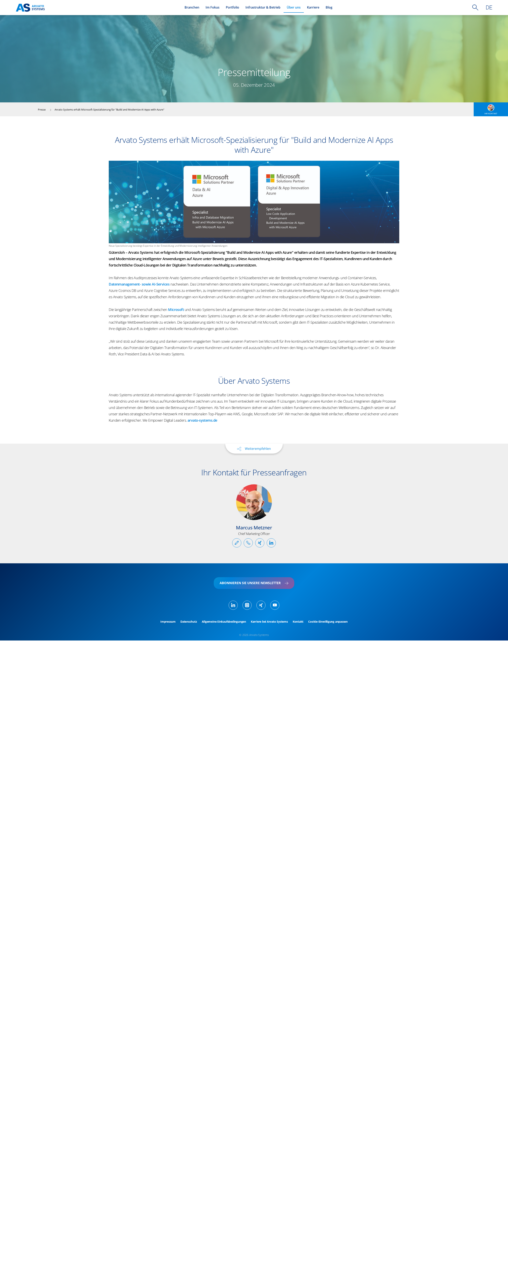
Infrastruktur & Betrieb (262, 7)
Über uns (294, 7)
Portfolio (232, 7)
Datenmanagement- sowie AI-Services (139, 284)
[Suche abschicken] (475, 8)
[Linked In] (233, 605)
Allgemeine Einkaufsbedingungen (224, 621)
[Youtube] (274, 605)
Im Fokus (212, 7)
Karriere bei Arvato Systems (269, 621)
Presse (42, 109)
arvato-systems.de (202, 420)
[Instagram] (247, 605)
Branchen (192, 7)
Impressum (168, 621)
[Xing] (261, 605)
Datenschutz (188, 621)
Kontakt (298, 621)
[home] (30, 8)
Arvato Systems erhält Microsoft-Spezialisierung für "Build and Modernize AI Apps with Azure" (109, 109)
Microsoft (176, 309)
